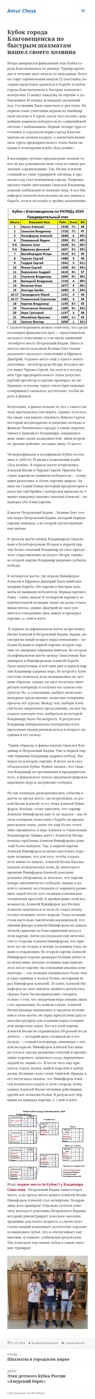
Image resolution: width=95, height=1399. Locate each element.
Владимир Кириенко (45, 1343)
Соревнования (75, 1343)
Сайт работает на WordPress (26, 1393)
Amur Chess (21, 10)
